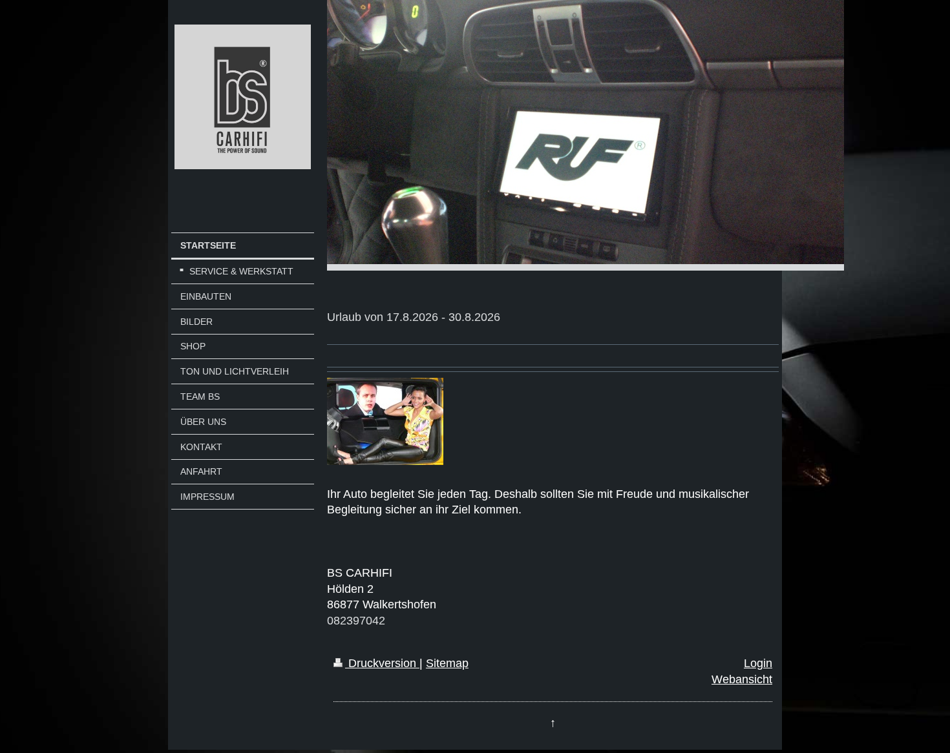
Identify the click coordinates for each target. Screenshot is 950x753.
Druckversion (382, 663)
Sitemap (447, 663)
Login (758, 663)
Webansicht (742, 679)
